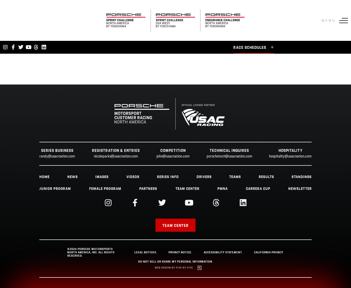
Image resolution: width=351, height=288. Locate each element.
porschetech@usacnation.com (229, 156)
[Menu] (343, 20)
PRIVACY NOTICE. (180, 252)
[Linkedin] (44, 47)
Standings (302, 177)
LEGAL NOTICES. (145, 252)
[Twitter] (20, 47)
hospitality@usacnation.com (290, 156)
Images (102, 177)
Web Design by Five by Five (174, 268)
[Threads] (36, 47)
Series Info (168, 177)
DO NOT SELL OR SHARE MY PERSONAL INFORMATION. (175, 262)
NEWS (72, 177)
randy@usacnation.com (57, 156)
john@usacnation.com (173, 156)
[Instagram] (5, 47)
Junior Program (55, 188)
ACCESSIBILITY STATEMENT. (223, 252)
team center (187, 188)
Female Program (105, 188)
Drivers (204, 177)
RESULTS (266, 177)
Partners (148, 188)
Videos (133, 177)
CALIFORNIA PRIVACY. (269, 252)
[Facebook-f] (13, 47)
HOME (44, 177)
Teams (235, 177)
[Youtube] (28, 47)
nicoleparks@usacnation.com (116, 156)
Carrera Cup (258, 188)
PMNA (222, 188)
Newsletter (300, 188)
